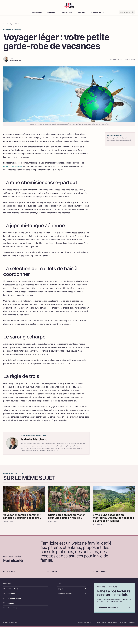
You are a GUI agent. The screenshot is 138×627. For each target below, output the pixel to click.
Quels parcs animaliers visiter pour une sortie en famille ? (66, 516)
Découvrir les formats (114, 607)
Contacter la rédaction (71, 593)
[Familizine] (69, 5)
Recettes (81, 12)
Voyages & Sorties (97, 12)
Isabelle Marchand (34, 439)
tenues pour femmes (12, 166)
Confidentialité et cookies (89, 622)
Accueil (5, 24)
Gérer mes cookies (127, 622)
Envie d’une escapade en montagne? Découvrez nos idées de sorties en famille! (113, 517)
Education (51, 12)
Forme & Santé (66, 12)
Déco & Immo (37, 12)
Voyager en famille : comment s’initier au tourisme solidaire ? (22, 516)
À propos (71, 589)
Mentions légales (109, 622)
